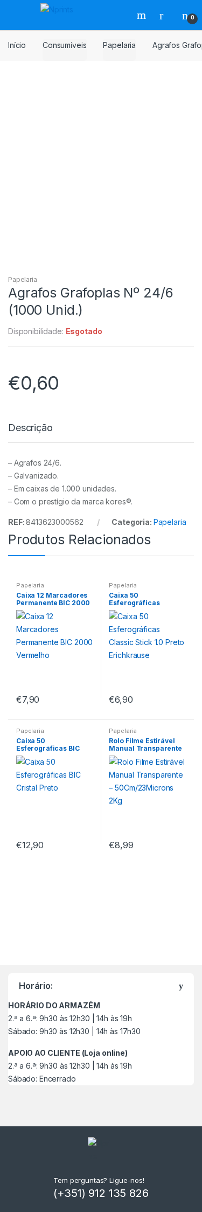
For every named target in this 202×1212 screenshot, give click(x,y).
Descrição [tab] (30, 428)
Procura (143, 15)
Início (17, 45)
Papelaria (119, 45)
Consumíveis (64, 45)
